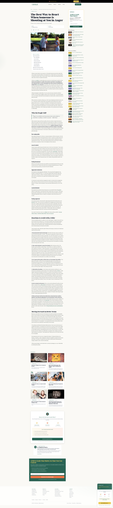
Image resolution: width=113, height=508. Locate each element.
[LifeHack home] (35, 4)
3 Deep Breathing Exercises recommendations (54, 305)
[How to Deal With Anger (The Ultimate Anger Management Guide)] (56, 357)
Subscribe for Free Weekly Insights (47, 476)
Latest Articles (71, 492)
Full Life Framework (34, 492)
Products (54, 4)
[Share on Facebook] (31, 30)
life (41, 76)
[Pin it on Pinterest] (34, 30)
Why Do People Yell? (36, 55)
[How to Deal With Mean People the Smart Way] (56, 376)
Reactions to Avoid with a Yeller (38, 67)
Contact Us (70, 491)
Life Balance (33, 493)
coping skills (55, 151)
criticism (58, 270)
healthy (37, 80)
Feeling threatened (37, 60)
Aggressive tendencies (37, 62)
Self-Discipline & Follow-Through (59, 491)
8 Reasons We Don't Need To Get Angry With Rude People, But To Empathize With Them (55, 402)
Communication (35, 9)
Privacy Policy (74, 503)
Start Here (49, 4)
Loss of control (36, 59)
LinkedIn (47, 499)
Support (70, 497)
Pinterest (40, 499)
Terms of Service (69, 503)
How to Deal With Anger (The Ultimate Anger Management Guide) (55, 366)
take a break (43, 284)
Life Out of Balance (57, 493)
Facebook (33, 499)
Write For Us (71, 494)
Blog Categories (71, 493)
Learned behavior (37, 64)
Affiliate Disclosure (78, 503)
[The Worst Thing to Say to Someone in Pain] (39, 357)
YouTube (44, 499)
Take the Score (78, 4)
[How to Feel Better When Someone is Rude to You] (39, 394)
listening (33, 202)
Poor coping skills (36, 57)
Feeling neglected (37, 65)
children (46, 212)
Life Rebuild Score (34, 491)
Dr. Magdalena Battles (34, 27)
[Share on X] (36, 30)
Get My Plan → (76, 1)
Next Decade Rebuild (57, 494)
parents (59, 189)
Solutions (59, 4)
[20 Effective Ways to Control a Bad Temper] (39, 376)
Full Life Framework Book (46, 491)
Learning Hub (44, 493)
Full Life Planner (45, 492)
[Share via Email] (38, 30)
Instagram (36, 499)
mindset (38, 84)
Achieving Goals (34, 494)
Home (31, 9)
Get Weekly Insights (76, 26)
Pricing (64, 4)
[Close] (80, 1)
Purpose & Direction (57, 492)
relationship (47, 300)
